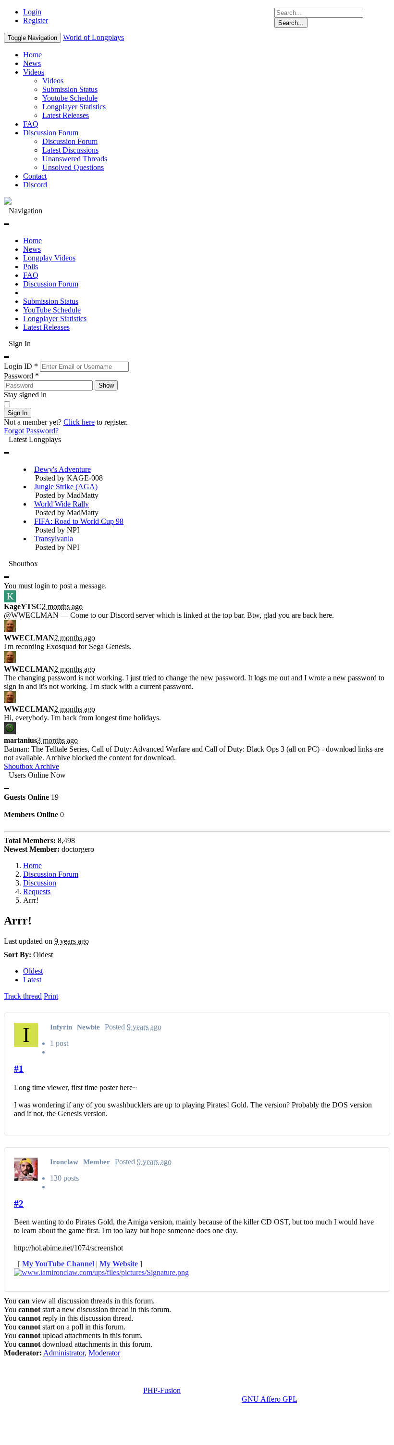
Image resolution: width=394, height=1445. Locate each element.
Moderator (104, 1353)
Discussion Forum (50, 133)
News (32, 63)
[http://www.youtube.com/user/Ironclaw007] (197, 1272)
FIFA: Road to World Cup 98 (78, 521)
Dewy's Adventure (62, 469)
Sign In (17, 413)
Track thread (23, 996)
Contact (35, 176)
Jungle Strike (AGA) (66, 486)
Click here (79, 422)
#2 (19, 1203)
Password (21, 376)
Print (51, 996)
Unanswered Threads (74, 159)
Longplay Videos (49, 258)
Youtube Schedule (70, 98)
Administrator (64, 1353)
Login (32, 12)
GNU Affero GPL (269, 1399)
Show (106, 385)
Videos (33, 72)
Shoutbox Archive (31, 766)
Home (32, 55)
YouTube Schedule (52, 310)
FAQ (30, 124)
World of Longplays (93, 37)
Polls (30, 266)
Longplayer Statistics (74, 107)
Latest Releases (65, 115)
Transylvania (53, 538)
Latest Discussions (70, 150)
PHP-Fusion (162, 1390)
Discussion (39, 883)
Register (35, 20)
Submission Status (70, 89)
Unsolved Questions (73, 167)
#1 (19, 1069)
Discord (35, 185)
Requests (36, 891)
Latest (32, 980)
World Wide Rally (61, 504)
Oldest (33, 971)
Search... (291, 22)
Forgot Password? (31, 431)
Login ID (21, 366)
